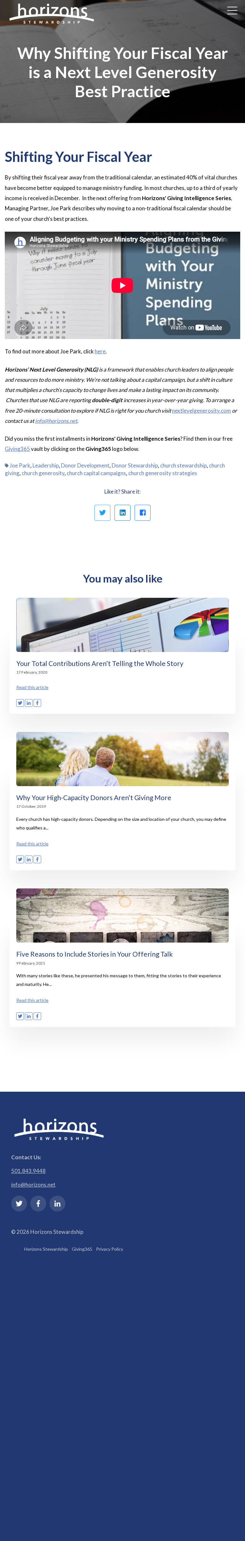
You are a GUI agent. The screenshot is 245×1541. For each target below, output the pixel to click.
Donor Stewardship (135, 465)
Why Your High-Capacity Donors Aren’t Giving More (93, 797)
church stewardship (183, 465)
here (100, 351)
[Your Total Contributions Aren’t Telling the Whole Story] (122, 625)
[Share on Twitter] (102, 513)
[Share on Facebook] (143, 513)
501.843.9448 (28, 1171)
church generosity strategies (162, 473)
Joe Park (20, 465)
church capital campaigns (96, 473)
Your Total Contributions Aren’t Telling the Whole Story (99, 663)
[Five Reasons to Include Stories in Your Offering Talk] (122, 915)
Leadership (46, 465)
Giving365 (17, 448)
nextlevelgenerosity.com (201, 410)
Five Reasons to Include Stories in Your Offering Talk (94, 954)
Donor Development (85, 465)
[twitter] (19, 1204)
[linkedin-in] (57, 1204)
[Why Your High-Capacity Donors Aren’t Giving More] (122, 759)
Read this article (32, 687)
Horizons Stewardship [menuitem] (46, 1249)
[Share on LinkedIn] (122, 513)
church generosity (43, 473)
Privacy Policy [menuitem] (109, 1249)
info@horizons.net (33, 1184)
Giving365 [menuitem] (82, 1249)
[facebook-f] (38, 1204)
